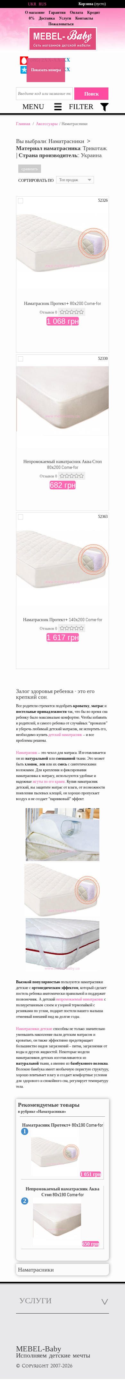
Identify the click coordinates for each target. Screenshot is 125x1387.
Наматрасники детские (34, 1029)
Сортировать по (36, 180)
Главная (23, 123)
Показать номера (46, 70)
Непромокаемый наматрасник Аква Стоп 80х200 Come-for (62, 464)
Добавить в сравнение (20, 201)
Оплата (76, 12)
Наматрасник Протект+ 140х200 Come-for (62, 619)
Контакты (84, 18)
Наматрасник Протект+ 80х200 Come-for (62, 303)
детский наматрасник (65, 734)
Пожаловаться (61, 24)
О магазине (35, 12)
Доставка (47, 18)
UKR (32, 4)
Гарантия (57, 12)
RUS (42, 4)
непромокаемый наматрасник (79, 999)
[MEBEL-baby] (62, 40)
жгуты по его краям (49, 781)
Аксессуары (47, 123)
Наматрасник (26, 752)
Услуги (65, 18)
